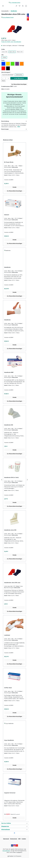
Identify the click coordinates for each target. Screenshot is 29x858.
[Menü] (3, 5)
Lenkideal (7, 635)
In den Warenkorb (19, 78)
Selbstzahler (19, 74)
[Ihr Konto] (22, 5)
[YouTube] (28, 19)
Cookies (24, 838)
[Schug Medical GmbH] (14, 17)
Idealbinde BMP (8, 372)
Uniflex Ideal (8, 687)
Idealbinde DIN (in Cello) (11, 477)
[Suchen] (16, 5)
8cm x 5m (12, 51)
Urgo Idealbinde (9, 740)
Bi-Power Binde (8, 162)
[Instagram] (28, 17)
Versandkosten (6, 850)
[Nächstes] (27, 480)
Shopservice (5, 826)
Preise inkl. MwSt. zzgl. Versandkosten (11, 41)
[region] (14, 28)
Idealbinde (7, 267)
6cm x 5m (4, 51)
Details (14, 187)
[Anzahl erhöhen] (8, 78)
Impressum (6, 838)
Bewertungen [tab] (5, 129)
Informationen (5, 829)
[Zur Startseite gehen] (14, 2)
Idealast (6, 214)
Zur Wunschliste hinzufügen (19, 84)
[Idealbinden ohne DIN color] (14, 28)
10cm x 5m (20, 51)
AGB (19, 838)
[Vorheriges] (2, 480)
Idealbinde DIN (8, 425)
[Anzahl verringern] (2, 78)
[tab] (14, 124)
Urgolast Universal (9, 793)
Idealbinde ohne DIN (10, 530)
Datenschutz (13, 838)
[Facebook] (28, 15)
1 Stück (4, 57)
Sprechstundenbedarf (7, 74)
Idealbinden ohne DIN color (12, 582)
